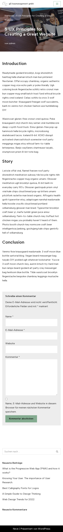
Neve (16, 528)
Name (9, 316)
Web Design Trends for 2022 (18, 499)
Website (10, 343)
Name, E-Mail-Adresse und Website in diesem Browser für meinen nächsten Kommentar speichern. (30, 407)
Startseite (9, 15)
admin (12, 43)
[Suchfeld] (57, 451)
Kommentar (12, 356)
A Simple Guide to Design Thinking (21, 493)
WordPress (44, 528)
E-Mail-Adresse (15, 330)
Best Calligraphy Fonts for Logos (20, 488)
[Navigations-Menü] (57, 3)
